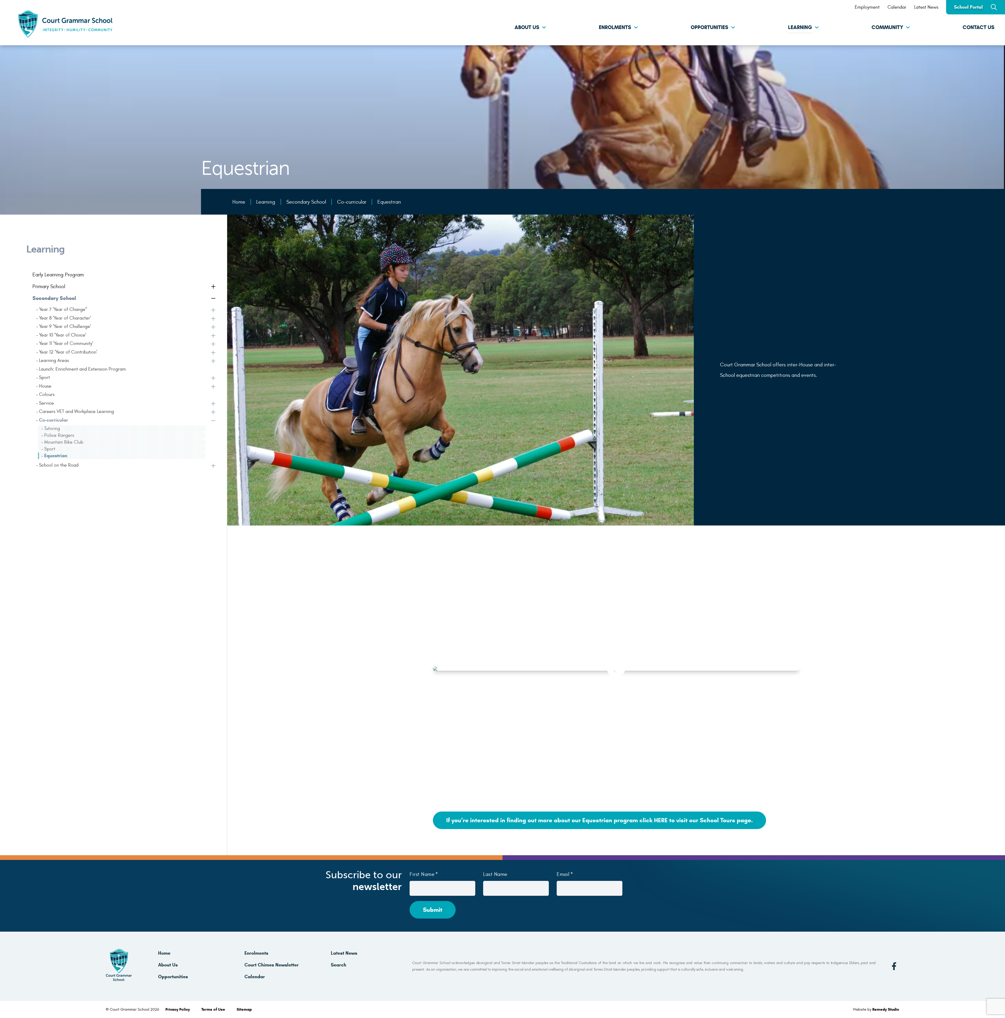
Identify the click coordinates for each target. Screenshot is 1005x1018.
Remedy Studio (885, 1009)
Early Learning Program (58, 275)
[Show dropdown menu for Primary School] (213, 287)
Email (563, 874)
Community (887, 27)
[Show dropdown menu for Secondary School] (213, 298)
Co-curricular (53, 420)
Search (338, 965)
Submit (432, 909)
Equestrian (55, 455)
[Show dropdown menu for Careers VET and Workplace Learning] (213, 412)
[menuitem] (502, 28)
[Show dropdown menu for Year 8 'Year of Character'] (213, 319)
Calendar (896, 7)
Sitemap (244, 1009)
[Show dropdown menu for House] (213, 387)
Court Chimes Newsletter (271, 965)
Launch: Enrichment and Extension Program (82, 369)
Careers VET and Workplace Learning (76, 411)
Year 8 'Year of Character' (65, 318)
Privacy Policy (178, 1009)
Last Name (495, 874)
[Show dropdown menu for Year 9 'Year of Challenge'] (213, 327)
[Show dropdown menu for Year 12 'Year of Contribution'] (213, 353)
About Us (527, 27)
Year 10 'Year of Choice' (62, 335)
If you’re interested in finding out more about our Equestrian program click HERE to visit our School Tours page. (599, 820)
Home (164, 953)
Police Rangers (59, 435)
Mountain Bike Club (63, 442)
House (45, 386)
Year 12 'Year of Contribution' (68, 352)
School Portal (968, 7)
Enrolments (615, 27)
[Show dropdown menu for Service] (213, 404)
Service (46, 403)
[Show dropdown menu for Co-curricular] (213, 421)
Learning (800, 27)
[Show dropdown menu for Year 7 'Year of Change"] (213, 310)
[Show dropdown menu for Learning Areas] (213, 361)
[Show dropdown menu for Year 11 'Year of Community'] (213, 344)
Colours (46, 394)
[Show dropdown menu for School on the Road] (213, 466)
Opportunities (709, 27)
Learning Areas (54, 360)
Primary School (48, 286)
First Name (422, 874)
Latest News (926, 7)
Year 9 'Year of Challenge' (65, 326)
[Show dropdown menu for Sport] (213, 378)
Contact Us (979, 27)
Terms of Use (213, 1009)
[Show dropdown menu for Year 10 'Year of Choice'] (213, 336)
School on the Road (59, 465)
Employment (867, 7)
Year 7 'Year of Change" (63, 309)
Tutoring (52, 428)
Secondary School (54, 298)
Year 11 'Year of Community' (66, 343)
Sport (44, 377)
